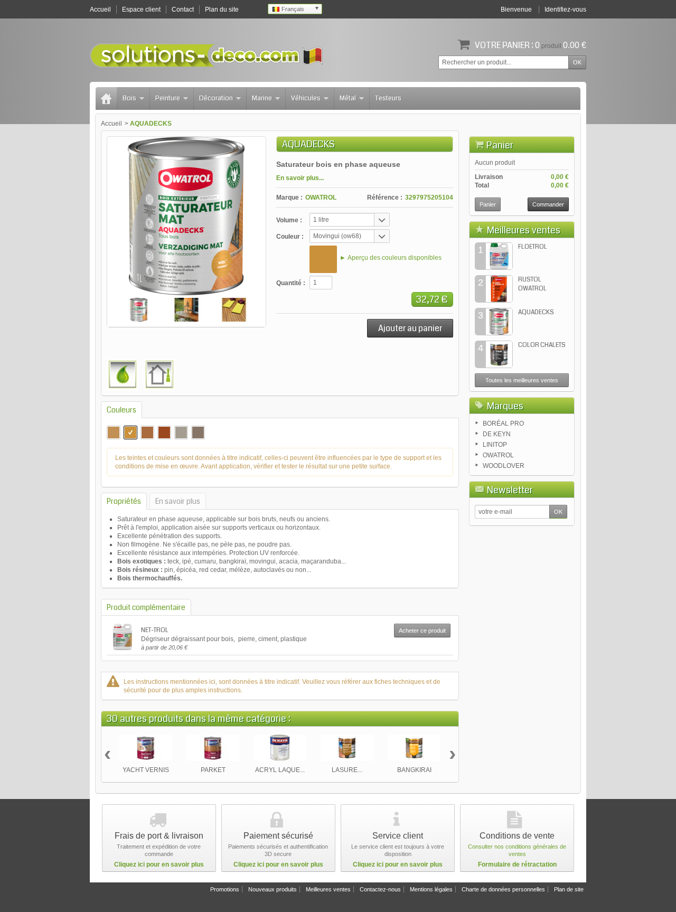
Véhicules (306, 98)
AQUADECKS (536, 312)
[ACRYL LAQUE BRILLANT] (279, 748)
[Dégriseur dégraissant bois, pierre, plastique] (122, 637)
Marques (505, 406)
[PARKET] (212, 748)
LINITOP (495, 444)
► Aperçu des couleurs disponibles (391, 257)
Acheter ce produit (422, 630)
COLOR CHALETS (542, 345)
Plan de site (569, 889)
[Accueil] (106, 98)
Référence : (384, 197)
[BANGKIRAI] (414, 748)
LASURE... (347, 770)
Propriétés (124, 501)
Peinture (167, 98)
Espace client (141, 9)
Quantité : (290, 283)
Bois (129, 98)
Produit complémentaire (146, 607)
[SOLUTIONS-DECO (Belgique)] (206, 55)
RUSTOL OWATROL (532, 284)
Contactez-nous (380, 889)
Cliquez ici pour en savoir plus (159, 864)
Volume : (289, 220)
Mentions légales (431, 889)
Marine (262, 98)
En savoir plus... (300, 178)
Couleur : (290, 236)
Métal (348, 98)
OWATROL (320, 197)
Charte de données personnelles (503, 889)
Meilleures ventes (523, 230)
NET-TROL (154, 630)
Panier (499, 145)
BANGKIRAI (414, 770)
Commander (548, 204)
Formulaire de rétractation (517, 864)
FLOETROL (532, 246)
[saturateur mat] (139, 310)
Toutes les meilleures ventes (521, 380)
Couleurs (121, 410)
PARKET (213, 770)
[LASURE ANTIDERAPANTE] (347, 748)
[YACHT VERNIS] (145, 748)
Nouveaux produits (272, 889)
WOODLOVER (503, 465)
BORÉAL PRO (503, 423)
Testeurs (388, 98)
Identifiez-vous (565, 9)
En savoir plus (177, 501)
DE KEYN (497, 434)
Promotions (224, 889)
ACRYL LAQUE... (280, 770)
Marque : (289, 197)
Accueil (111, 123)
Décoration (216, 98)
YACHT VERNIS (146, 770)
